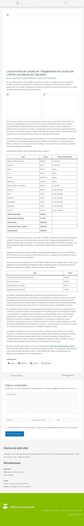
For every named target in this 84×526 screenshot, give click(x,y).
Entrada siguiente (68, 376)
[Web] (67, 420)
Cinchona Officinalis (29, 78)
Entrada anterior (16, 375)
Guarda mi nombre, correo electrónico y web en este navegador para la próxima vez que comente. (43, 427)
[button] (65, 3)
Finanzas (40, 78)
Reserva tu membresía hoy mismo (62, 346)
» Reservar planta (23, 457)
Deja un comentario (13, 78)
